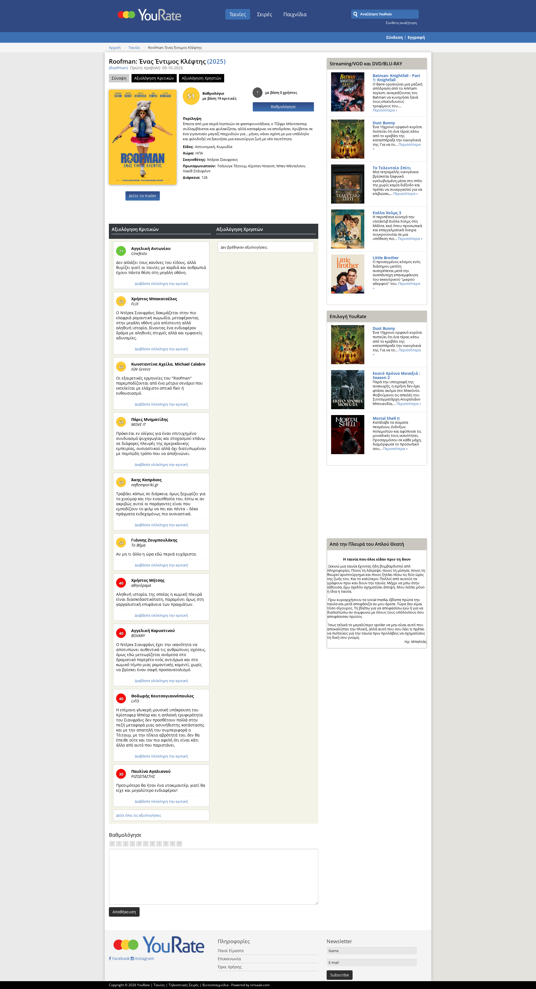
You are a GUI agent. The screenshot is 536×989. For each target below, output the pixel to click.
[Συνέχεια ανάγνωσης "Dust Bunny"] (347, 139)
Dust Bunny (384, 123)
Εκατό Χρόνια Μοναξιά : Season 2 (396, 375)
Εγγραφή (416, 37)
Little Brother (386, 258)
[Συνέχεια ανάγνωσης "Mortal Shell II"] (347, 434)
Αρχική (115, 47)
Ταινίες (237, 14)
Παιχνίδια (295, 14)
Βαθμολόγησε (283, 106)
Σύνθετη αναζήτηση (401, 22)
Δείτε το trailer (142, 195)
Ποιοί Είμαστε (231, 950)
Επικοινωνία (229, 958)
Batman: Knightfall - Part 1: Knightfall (396, 77)
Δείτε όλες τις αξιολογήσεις (138, 815)
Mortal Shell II (386, 418)
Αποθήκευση (124, 911)
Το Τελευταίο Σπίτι (392, 168)
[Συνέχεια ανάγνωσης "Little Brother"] (347, 274)
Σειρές (264, 14)
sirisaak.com (260, 985)
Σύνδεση (394, 37)
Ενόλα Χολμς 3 (387, 213)
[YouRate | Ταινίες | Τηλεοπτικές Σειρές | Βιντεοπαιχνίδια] (149, 13)
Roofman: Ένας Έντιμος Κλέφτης (167, 61)
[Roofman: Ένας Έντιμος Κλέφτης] (142, 136)
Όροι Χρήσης (230, 966)
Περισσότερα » (385, 110)
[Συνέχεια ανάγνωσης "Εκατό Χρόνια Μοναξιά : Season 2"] (347, 389)
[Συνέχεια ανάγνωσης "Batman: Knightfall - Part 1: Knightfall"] (347, 91)
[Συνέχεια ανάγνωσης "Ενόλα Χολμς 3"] (347, 229)
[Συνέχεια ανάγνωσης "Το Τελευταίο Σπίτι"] (347, 184)
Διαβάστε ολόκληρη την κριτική (161, 283)
